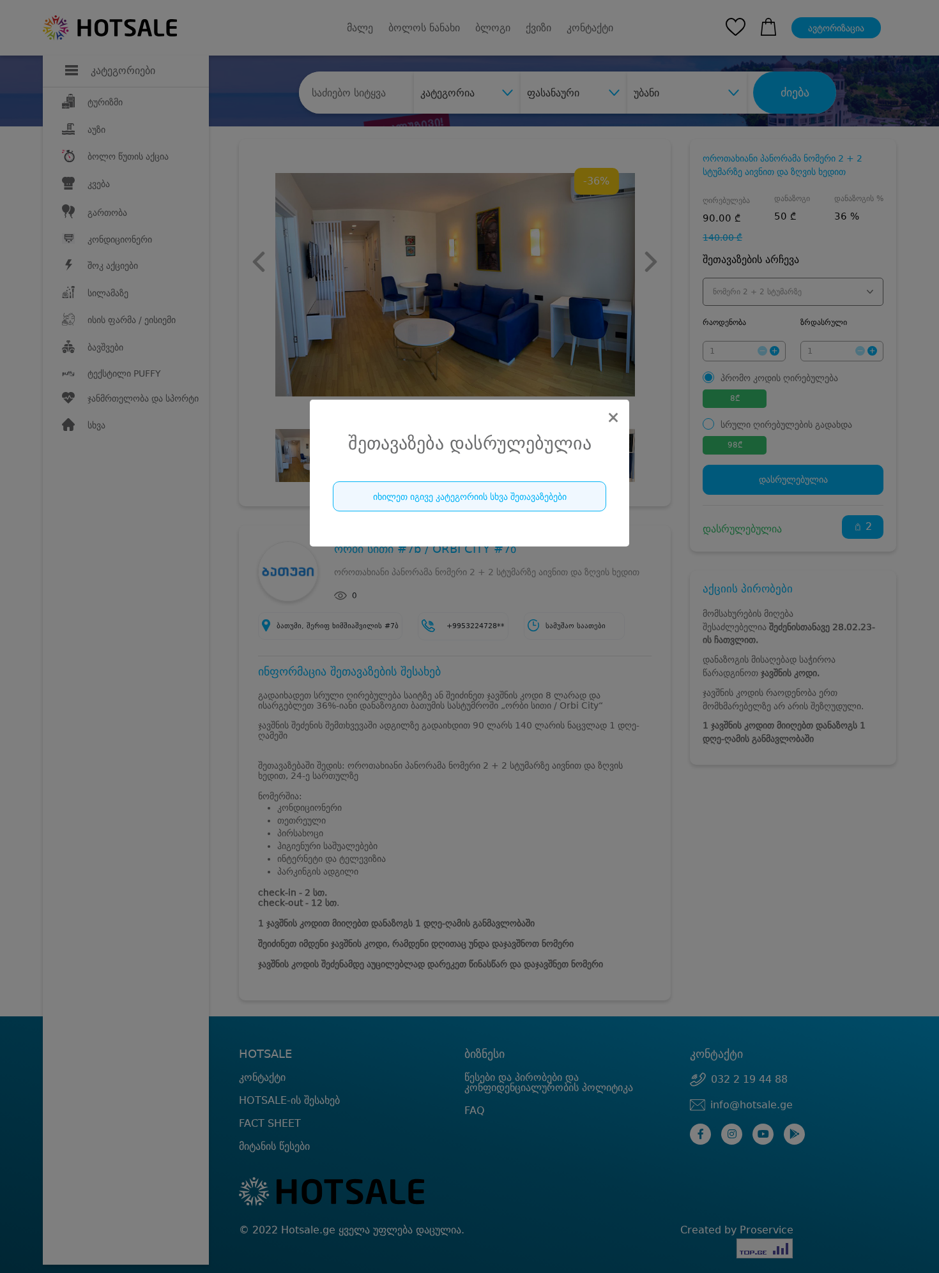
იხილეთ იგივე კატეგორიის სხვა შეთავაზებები (470, 497)
